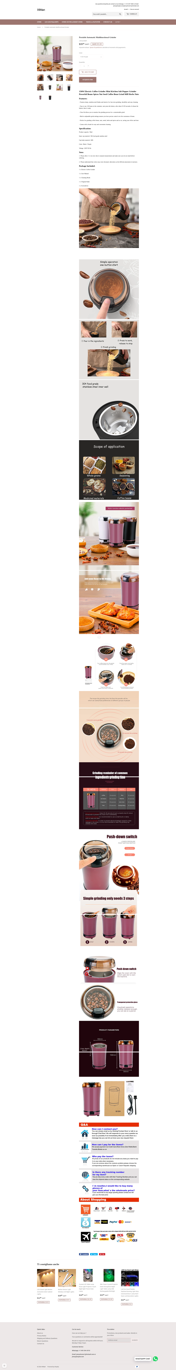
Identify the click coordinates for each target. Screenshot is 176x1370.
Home (39, 22)
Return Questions (42, 1341)
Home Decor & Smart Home (72, 22)
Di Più (117, 22)
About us (40, 1333)
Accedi (126, 9)
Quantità (82, 62)
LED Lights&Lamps (51, 22)
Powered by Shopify (53, 1366)
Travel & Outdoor (93, 22)
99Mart (44, 1366)
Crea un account (134, 9)
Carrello (133, 14)
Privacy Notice (41, 1336)
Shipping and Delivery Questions (47, 1338)
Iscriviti (135, 1340)
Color (80, 53)
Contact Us (107, 22)
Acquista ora (87, 80)
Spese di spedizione (96, 47)
